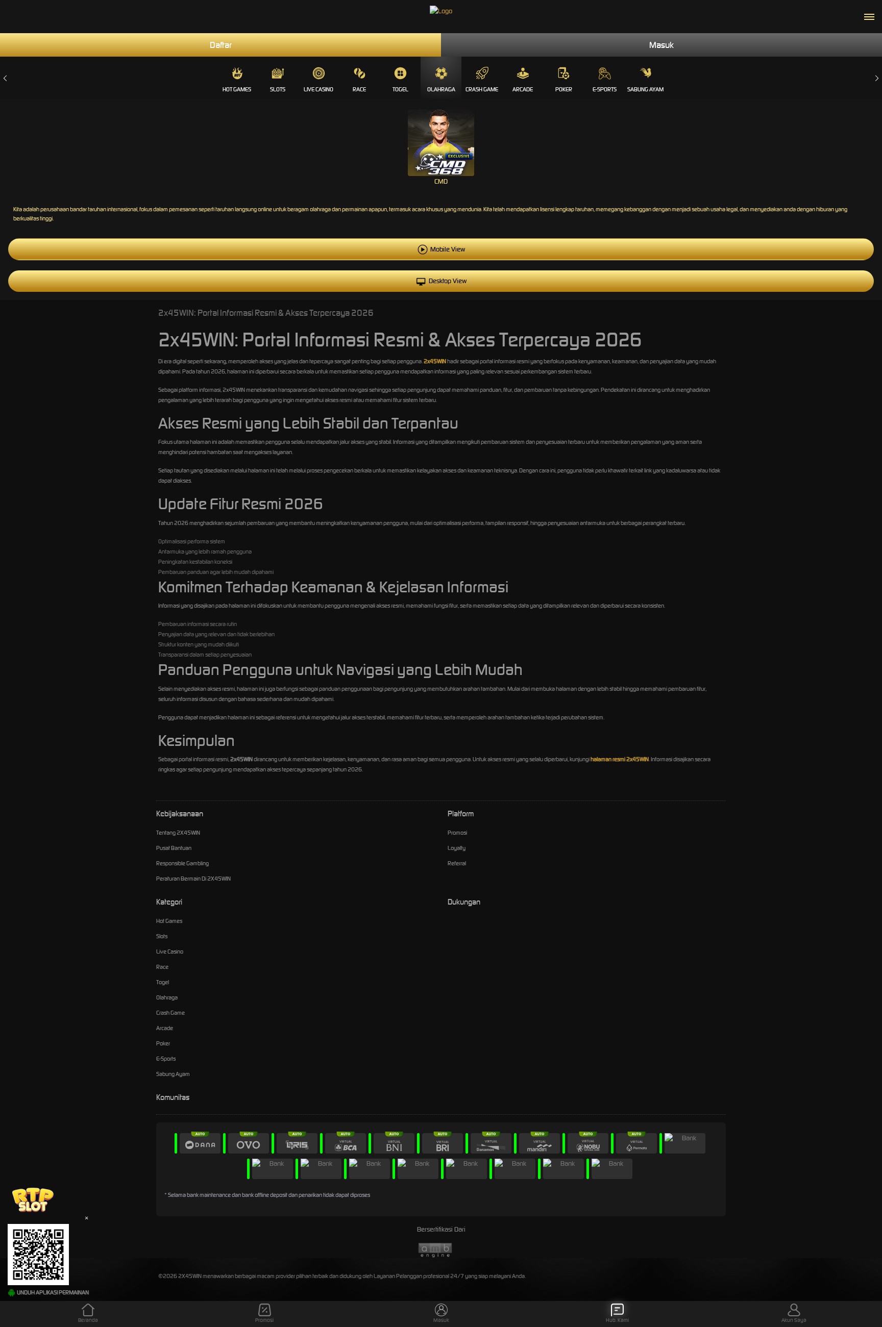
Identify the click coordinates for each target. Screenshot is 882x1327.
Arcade (522, 89)
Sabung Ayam (645, 89)
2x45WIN (435, 361)
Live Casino (318, 89)
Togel (400, 89)
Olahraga (441, 89)
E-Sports (605, 89)
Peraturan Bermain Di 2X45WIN (193, 878)
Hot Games (237, 89)
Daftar (221, 45)
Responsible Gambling (182, 863)
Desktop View (448, 281)
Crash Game (481, 89)
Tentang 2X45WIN (178, 832)
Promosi (457, 832)
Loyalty (456, 848)
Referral (457, 863)
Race (359, 89)
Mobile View (447, 249)
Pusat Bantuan (173, 848)
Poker (563, 89)
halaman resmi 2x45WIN (620, 759)
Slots (277, 89)
